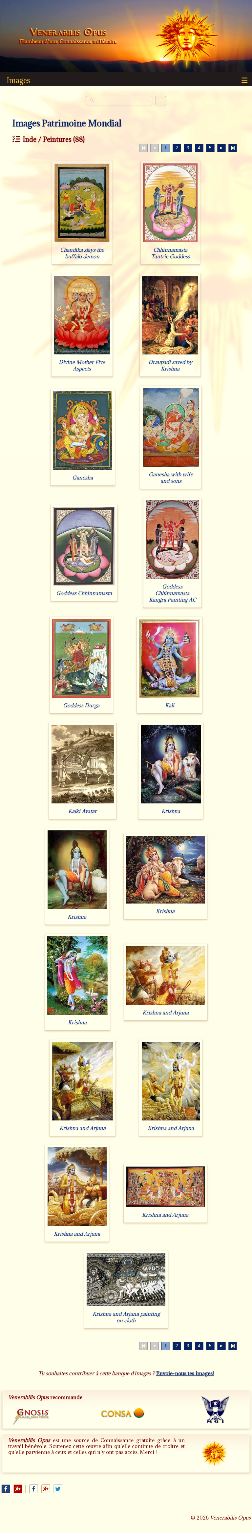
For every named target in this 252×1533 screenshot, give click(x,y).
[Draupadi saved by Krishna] (170, 354)
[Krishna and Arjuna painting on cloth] (126, 1306)
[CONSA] (126, 1414)
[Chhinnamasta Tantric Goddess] (170, 242)
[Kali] (169, 697)
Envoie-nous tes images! (185, 1373)
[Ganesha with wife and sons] (171, 466)
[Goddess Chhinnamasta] (84, 585)
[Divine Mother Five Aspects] (82, 354)
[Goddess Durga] (81, 697)
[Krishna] (171, 803)
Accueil (68, 37)
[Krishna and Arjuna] (165, 1005)
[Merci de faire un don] (219, 1458)
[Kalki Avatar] (83, 803)
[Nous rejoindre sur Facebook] (5, 1488)
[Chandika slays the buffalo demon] (82, 242)
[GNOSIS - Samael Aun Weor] (34, 1418)
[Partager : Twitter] (57, 1488)
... (161, 100)
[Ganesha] (82, 470)
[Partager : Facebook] (33, 1488)
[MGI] (218, 1412)
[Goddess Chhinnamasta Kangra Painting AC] (172, 579)
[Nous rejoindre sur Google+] (17, 1488)
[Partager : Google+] (45, 1488)
